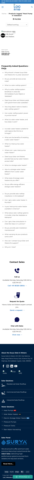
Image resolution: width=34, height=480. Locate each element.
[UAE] (21, 373)
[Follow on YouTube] (15, 366)
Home (4, 14)
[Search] (32, 7)
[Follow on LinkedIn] (11, 366)
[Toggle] (3, 73)
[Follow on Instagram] (7, 366)
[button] (2, 7)
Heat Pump (5, 51)
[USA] (13, 373)
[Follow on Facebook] (3, 366)
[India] (5, 373)
